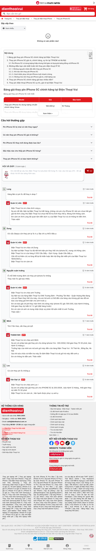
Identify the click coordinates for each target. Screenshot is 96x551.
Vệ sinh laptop (16, 487)
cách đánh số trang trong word (79, 482)
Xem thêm (52, 435)
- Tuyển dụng (6, 444)
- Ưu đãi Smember (55, 417)
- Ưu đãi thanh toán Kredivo (59, 411)
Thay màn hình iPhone (15, 479)
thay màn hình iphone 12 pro (48, 508)
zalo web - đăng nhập (80, 508)
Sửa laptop (12, 510)
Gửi (91, 171)
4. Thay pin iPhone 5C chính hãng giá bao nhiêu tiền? (30, 80)
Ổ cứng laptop (13, 512)
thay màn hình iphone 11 (45, 499)
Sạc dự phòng (49, 491)
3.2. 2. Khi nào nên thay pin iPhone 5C (23, 72)
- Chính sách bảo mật (56, 422)
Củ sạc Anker (39, 497)
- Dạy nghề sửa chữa (8, 447)
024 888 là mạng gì (78, 481)
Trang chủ (8, 19)
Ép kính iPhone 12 (46, 485)
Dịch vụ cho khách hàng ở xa (15, 433)
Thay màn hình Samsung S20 (13, 499)
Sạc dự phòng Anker (41, 495)
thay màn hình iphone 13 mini (48, 503)
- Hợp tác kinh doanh (8, 450)
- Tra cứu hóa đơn (55, 432)
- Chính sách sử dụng (56, 424)
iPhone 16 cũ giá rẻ (13, 514)
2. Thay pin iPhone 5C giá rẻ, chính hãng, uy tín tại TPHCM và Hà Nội (36, 60)
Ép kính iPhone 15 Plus (53, 479)
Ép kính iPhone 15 (40, 481)
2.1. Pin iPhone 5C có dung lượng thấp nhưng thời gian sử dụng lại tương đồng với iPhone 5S (44, 63)
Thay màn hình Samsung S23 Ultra (17, 497)
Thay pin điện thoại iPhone (43, 19)
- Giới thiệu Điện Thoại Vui (10, 452)
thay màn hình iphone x (49, 503)
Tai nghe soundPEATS (50, 489)
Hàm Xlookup (75, 491)
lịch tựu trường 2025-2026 (79, 502)
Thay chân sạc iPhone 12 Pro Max (48, 486)
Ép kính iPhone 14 (44, 483)
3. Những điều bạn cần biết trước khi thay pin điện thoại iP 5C (33, 66)
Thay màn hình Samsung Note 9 (16, 502)
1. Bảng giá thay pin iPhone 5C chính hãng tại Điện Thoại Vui (33, 57)
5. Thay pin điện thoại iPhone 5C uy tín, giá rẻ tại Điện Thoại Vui (34, 83)
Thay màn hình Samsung (16, 482)
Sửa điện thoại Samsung (17, 481)
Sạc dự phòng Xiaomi (53, 493)
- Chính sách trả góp (56, 427)
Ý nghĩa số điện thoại (81, 487)
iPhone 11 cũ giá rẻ (14, 489)
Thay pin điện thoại (22, 19)
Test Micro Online (72, 479)
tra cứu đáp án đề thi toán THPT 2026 (78, 477)
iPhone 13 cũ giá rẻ (15, 491)
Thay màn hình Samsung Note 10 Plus (16, 500)
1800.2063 (22, 418)
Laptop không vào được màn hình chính (79, 492)
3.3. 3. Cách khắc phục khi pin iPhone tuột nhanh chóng (30, 74)
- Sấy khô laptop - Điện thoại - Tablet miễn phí (65, 409)
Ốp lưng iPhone (55, 495)
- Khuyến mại (6, 442)
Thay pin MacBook (14, 506)
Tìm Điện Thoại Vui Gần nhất (15, 428)
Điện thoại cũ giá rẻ (18, 485)
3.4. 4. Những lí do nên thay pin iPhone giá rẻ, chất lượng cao (32, 77)
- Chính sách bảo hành (57, 419)
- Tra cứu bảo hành (56, 430)
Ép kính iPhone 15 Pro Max (44, 477)
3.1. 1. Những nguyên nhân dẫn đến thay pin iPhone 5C (30, 69)
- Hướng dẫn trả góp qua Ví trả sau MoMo (63, 414)
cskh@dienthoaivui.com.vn (16, 421)
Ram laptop (22, 510)
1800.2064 (21, 415)
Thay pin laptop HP (9, 477)
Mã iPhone (74, 485)
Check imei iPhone (82, 501)
